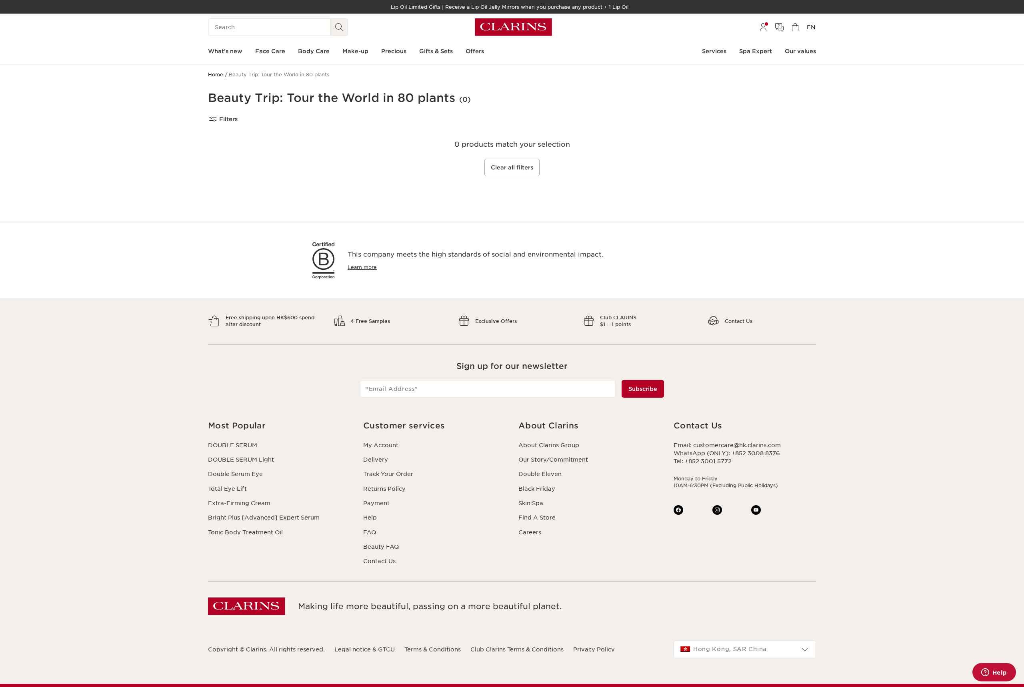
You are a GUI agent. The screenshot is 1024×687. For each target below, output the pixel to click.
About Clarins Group (548, 445)
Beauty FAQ (381, 547)
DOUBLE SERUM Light (241, 459)
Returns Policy (384, 489)
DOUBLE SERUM (232, 445)
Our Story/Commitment (553, 459)
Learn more (362, 267)
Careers (529, 532)
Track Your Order (388, 474)
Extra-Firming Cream (239, 503)
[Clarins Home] (513, 27)
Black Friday (536, 489)
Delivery (375, 459)
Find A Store (537, 517)
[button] (279, 426)
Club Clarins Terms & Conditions (517, 649)
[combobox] (745, 649)
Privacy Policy (594, 649)
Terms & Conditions (432, 649)
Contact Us (379, 561)
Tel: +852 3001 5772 (703, 461)
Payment (376, 503)
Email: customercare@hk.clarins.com (727, 445)
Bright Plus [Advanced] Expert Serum (264, 517)
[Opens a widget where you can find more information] (994, 673)
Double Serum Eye (235, 474)
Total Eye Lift (227, 489)
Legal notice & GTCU (364, 649)
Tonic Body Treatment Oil (245, 532)
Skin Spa (530, 503)
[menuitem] (763, 27)
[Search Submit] (339, 27)
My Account (380, 445)
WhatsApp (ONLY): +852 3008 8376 (727, 453)
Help (370, 517)
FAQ (369, 532)
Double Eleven (540, 474)
